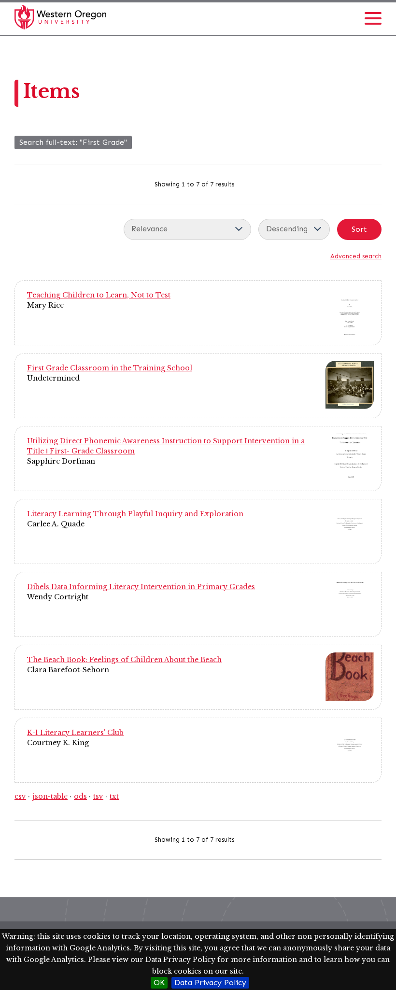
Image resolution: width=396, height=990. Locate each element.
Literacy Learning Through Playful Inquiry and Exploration (135, 513)
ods (80, 796)
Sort (359, 229)
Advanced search (356, 256)
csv (20, 796)
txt (114, 796)
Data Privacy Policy (210, 982)
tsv (98, 796)
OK (159, 982)
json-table (50, 796)
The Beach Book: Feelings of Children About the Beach (124, 659)
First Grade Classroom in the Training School (109, 368)
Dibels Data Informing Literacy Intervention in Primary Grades (141, 586)
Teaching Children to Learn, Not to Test (98, 295)
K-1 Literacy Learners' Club (75, 732)
